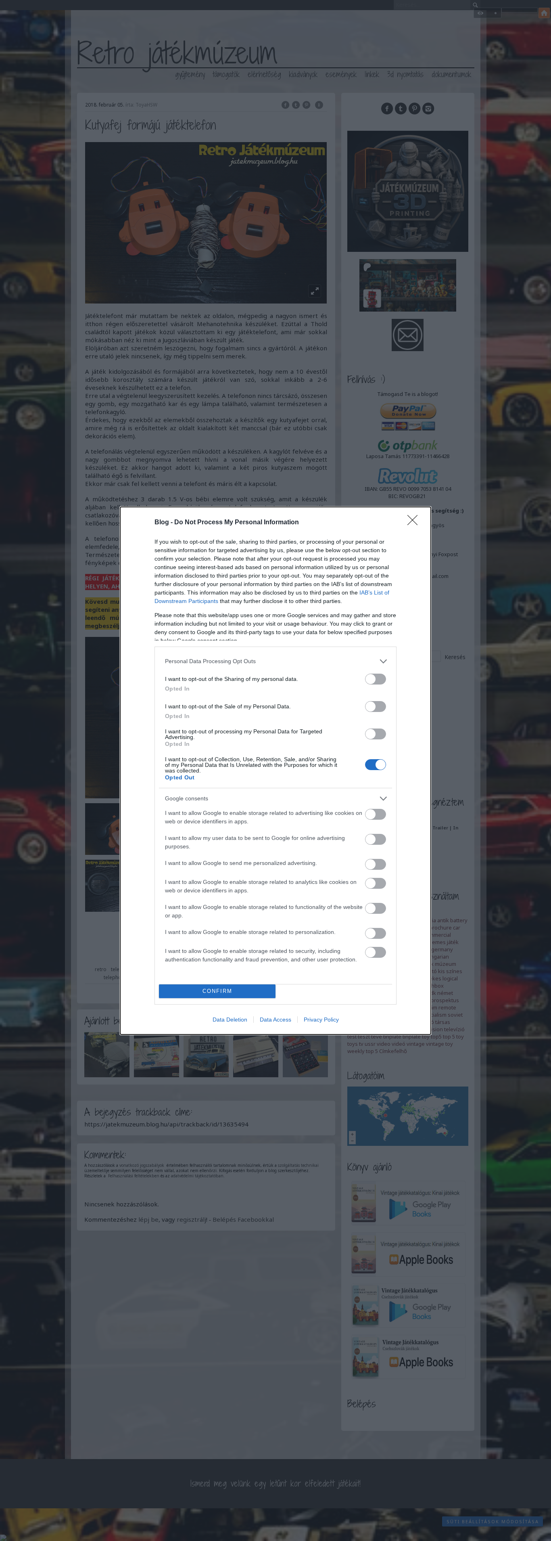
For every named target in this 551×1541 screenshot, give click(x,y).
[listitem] (275, 661)
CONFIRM (217, 991)
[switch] (375, 679)
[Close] (415, 522)
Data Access (275, 1019)
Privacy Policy (321, 1019)
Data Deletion (230, 1019)
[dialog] (275, 770)
